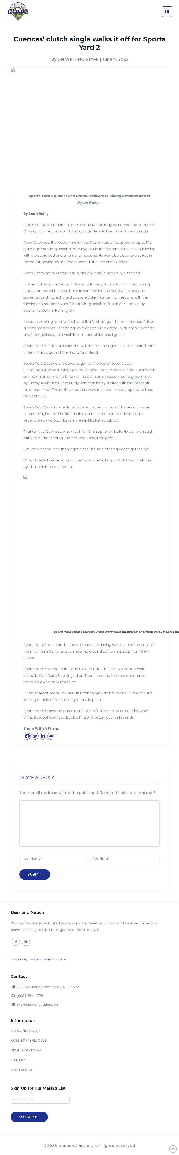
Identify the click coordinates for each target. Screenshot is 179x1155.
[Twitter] (35, 736)
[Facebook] (27, 736)
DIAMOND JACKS (25, 1030)
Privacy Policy (19, 959)
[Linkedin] (43, 736)
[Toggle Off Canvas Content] (167, 11)
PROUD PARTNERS (26, 1050)
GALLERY (18, 1060)
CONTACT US (22, 1069)
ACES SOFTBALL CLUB (29, 1040)
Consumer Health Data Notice (47, 959)
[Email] (50, 736)
